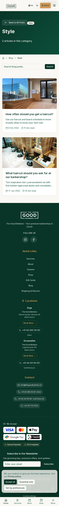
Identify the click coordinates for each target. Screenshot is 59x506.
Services (30, 259)
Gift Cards (30, 280)
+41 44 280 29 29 (31, 330)
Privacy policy (14, 476)
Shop (30, 275)
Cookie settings (29, 496)
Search (50, 66)
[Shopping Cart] (37, 5)
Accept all (10, 482)
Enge (29, 308)
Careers (30, 269)
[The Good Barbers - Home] (11, 5)
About (30, 264)
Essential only (26, 482)
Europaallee (29, 341)
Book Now (29, 323)
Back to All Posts (17, 22)
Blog (11, 58)
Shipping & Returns (30, 291)
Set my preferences (15, 488)
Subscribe (49, 464)
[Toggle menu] (54, 5)
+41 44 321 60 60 (31, 363)
